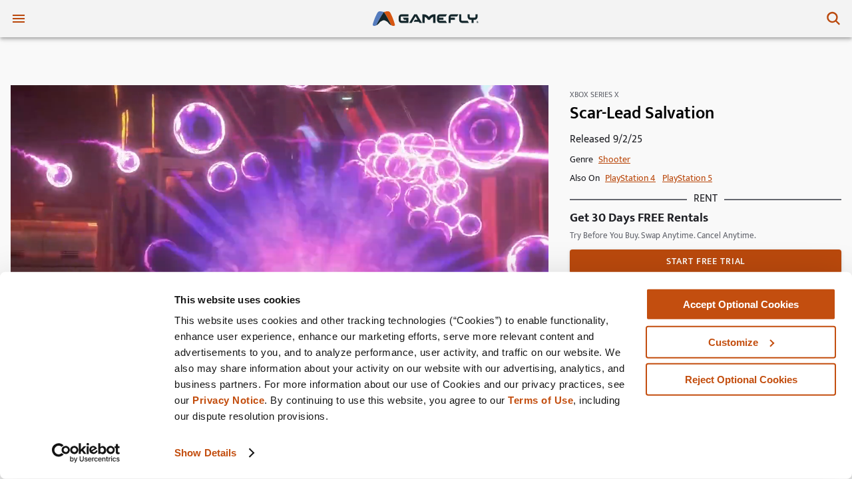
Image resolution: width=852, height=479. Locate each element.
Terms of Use (540, 400)
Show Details (205, 452)
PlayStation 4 (630, 178)
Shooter (614, 159)
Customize (733, 341)
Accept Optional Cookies (741, 304)
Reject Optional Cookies (741, 379)
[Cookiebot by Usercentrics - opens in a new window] (86, 453)
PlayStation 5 (687, 178)
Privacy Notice (228, 400)
